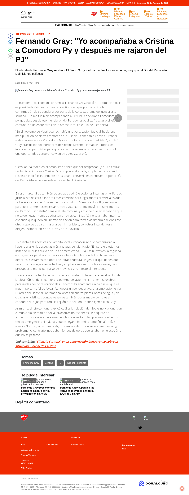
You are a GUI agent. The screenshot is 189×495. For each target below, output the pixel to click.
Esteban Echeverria (40, 3)
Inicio (23, 444)
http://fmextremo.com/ (29, 485)
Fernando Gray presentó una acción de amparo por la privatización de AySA (38, 390)
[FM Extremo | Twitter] (148, 16)
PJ (60, 363)
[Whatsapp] (10, 49)
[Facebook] (10, 36)
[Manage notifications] (182, 488)
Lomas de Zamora (115, 3)
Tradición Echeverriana (27, 461)
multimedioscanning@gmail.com (103, 485)
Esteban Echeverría (70, 380)
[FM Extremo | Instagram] (134, 16)
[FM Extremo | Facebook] (134, 418)
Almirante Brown (95, 3)
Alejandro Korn (108, 25)
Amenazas (121, 25)
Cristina (49, 363)
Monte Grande (94, 25)
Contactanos (52, 444)
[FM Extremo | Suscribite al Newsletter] (162, 18)
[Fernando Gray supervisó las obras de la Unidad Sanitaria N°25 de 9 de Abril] (77, 384)
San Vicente (69, 3)
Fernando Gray (31, 363)
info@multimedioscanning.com (79, 487)
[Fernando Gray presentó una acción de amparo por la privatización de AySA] (38, 384)
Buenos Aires (77, 444)
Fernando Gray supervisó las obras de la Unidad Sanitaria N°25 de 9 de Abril (77, 390)
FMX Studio (26, 468)
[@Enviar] (10, 56)
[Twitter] (10, 42)
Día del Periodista (76, 363)
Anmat (131, 25)
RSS (124, 449)
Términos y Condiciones (29, 479)
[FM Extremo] (24, 420)
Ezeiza (81, 3)
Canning (57, 3)
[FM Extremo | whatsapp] (105, 16)
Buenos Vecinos (28, 455)
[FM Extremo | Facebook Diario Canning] (119, 18)
